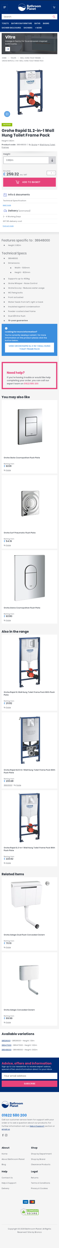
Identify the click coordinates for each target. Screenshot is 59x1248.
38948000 (6, 1049)
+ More (38, 27)
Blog (4, 1164)
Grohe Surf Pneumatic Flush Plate (20, 532)
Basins (46, 23)
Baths (37, 23)
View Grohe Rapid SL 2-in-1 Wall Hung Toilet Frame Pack (29, 347)
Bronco (38, 1232)
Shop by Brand (38, 1159)
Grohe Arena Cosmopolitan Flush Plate (22, 607)
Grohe (34, 144)
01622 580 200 (31, 383)
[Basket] (54, 7)
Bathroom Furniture (21, 23)
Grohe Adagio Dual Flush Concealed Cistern (24, 934)
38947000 (6, 1045)
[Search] (54, 16)
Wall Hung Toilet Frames (30, 58)
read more (7, 205)
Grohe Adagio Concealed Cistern (19, 1010)
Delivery (5, 1188)
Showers (28, 27)
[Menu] (5, 7)
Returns (34, 1177)
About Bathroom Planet (13, 1159)
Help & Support (37, 1126)
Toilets (5, 23)
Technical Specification (14, 200)
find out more (8, 226)
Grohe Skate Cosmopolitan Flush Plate (22, 457)
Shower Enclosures (11, 27)
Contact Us (7, 1177)
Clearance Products (40, 1164)
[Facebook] (3, 1135)
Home (4, 58)
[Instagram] (6, 1135)
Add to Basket (31, 182)
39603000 (8, 785)
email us (6, 1129)
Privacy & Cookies (39, 1188)
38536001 (6, 1040)
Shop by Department (41, 1153)
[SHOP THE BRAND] (7, 49)
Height (6, 154)
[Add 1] (54, 172)
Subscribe (29, 1083)
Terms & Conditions (40, 1183)
